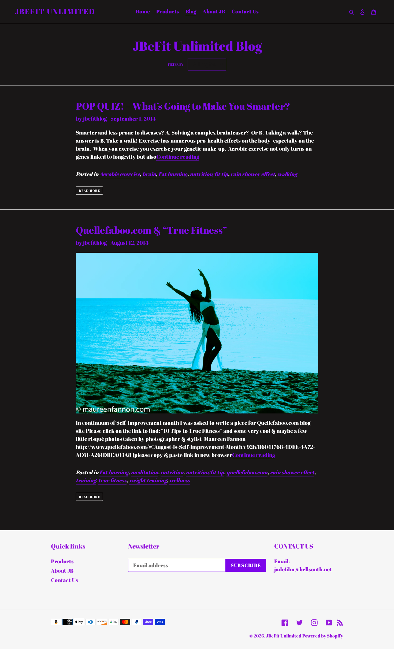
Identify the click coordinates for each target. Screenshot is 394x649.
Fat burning (172, 174)
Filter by (175, 64)
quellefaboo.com (246, 472)
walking (287, 174)
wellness (179, 480)
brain (149, 174)
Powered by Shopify (322, 636)
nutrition (172, 472)
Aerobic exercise (119, 174)
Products (62, 561)
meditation (144, 472)
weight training (148, 480)
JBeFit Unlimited (55, 11)
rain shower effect (253, 174)
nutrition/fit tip (209, 174)
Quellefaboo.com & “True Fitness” (151, 229)
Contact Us (64, 580)
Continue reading (177, 156)
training (86, 480)
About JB (62, 570)
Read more (89, 190)
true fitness (112, 480)
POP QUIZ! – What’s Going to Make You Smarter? (183, 105)
